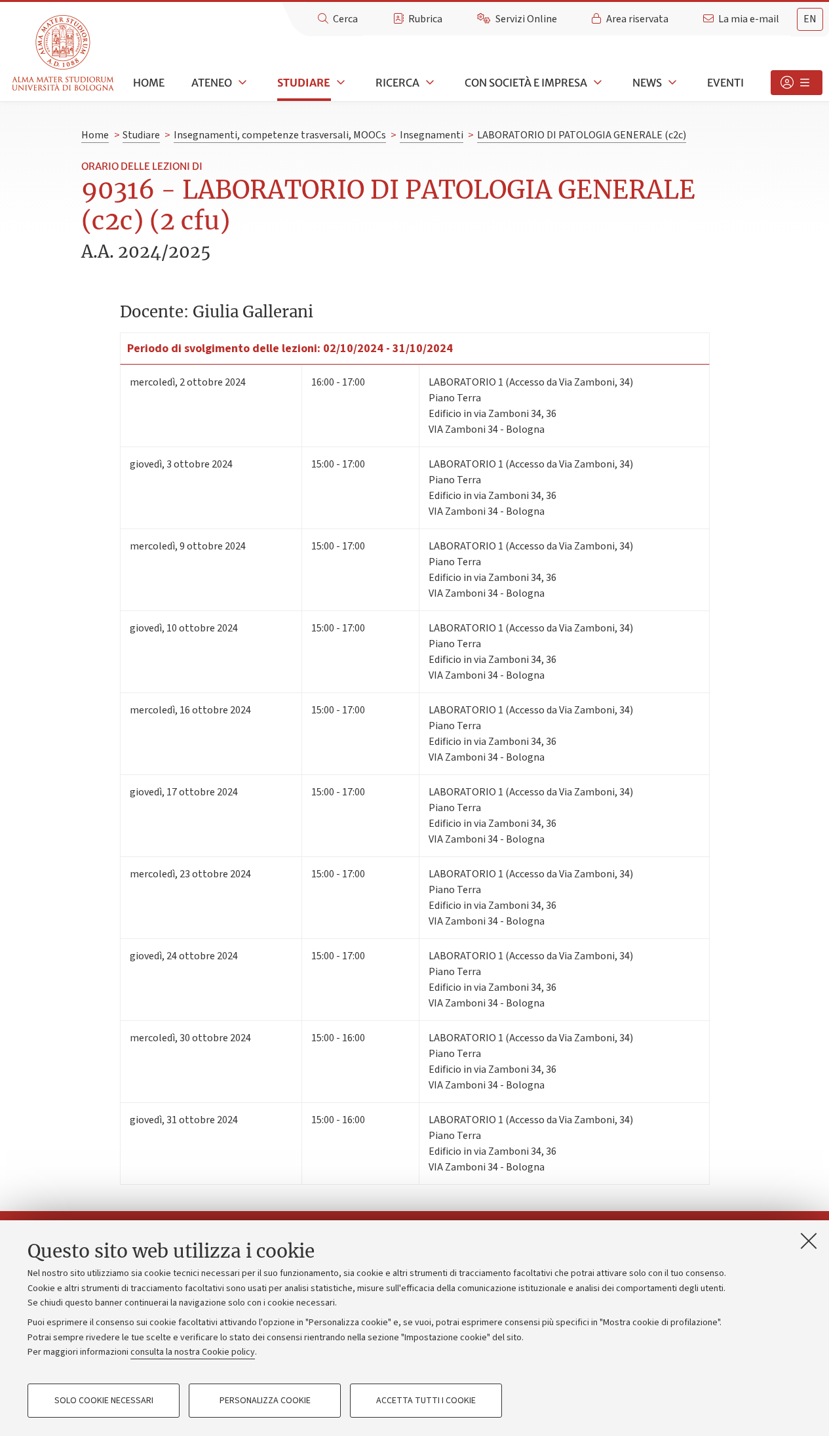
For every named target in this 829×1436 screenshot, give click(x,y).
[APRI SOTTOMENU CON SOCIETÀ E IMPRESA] (596, 82)
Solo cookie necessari (103, 1400)
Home (148, 82)
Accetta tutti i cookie (426, 1400)
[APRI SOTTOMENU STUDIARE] (339, 82)
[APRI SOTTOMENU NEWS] (671, 82)
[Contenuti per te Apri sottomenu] (796, 82)
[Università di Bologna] (64, 53)
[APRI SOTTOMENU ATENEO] (241, 82)
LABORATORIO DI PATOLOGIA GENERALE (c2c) (581, 135)
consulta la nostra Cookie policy (192, 1352)
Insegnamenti (431, 135)
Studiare (303, 82)
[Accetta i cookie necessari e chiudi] (808, 1240)
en (810, 19)
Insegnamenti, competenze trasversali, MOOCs (280, 135)
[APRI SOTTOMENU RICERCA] (428, 82)
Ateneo (211, 82)
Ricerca (397, 82)
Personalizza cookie (265, 1400)
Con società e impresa (526, 82)
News (647, 82)
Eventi (725, 82)
